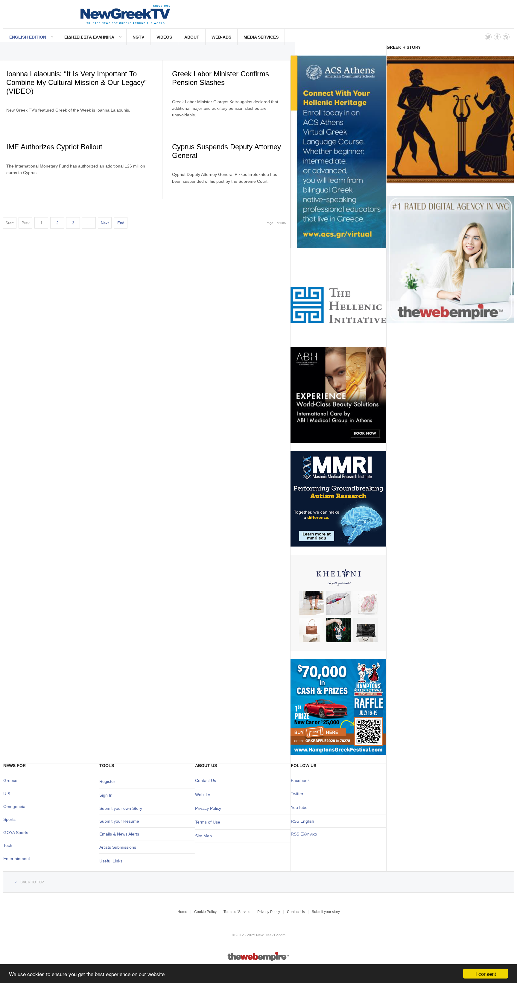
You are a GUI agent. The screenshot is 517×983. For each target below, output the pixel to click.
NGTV (138, 37)
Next (105, 223)
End (120, 223)
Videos (164, 37)
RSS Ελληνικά (304, 834)
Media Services (261, 37)
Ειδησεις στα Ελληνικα (89, 37)
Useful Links (110, 861)
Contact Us (205, 780)
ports (11, 819)
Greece (10, 780)
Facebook (300, 780)
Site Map (203, 835)
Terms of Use (207, 822)
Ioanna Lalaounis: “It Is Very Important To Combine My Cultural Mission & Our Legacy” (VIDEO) (76, 82)
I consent (485, 973)
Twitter (297, 793)
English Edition (27, 37)
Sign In (105, 795)
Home (182, 912)
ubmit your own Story (122, 808)
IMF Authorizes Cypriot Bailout (54, 147)
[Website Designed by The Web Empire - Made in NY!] (258, 960)
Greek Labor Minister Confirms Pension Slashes (220, 78)
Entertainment (16, 858)
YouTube (299, 807)
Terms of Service (236, 912)
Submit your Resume (119, 821)
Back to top (32, 882)
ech (8, 845)
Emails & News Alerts (119, 834)
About (191, 37)
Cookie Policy (205, 912)
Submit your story (326, 912)
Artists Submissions (117, 847)
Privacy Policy (208, 808)
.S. (8, 793)
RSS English (302, 821)
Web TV (202, 794)
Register (107, 781)
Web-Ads (221, 37)
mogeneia (16, 806)
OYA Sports (17, 832)
